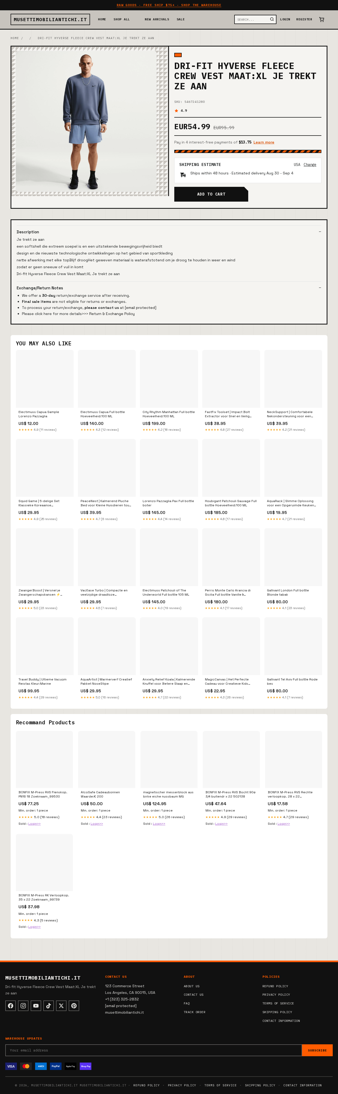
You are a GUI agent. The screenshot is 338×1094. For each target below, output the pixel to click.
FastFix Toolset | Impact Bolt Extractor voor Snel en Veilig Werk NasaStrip (227, 414)
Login (285, 19)
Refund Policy (275, 986)
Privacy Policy (276, 994)
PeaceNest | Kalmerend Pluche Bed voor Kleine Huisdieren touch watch (107, 503)
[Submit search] (272, 19)
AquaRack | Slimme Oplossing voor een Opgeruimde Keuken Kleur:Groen (290, 503)
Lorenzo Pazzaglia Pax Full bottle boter (168, 503)
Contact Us (194, 994)
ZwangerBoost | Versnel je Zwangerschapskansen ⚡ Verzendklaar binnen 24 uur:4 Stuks (41, 592)
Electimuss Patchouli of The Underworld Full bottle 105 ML (166, 592)
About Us (192, 986)
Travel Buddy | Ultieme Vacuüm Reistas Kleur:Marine (42, 681)
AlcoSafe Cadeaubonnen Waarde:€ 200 (100, 794)
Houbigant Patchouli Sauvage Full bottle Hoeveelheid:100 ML (231, 503)
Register (304, 19)
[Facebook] (10, 1005)
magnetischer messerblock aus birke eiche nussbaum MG (168, 794)
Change (310, 165)
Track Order (194, 1012)
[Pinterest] (74, 1005)
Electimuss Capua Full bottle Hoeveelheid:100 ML (103, 414)
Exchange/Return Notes (40, 287)
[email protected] (140, 307)
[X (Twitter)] (61, 1005)
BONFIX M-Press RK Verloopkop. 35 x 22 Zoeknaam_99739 (43, 897)
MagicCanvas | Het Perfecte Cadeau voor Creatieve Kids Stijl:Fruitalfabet (227, 681)
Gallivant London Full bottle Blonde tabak (288, 592)
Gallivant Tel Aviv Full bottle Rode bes (292, 681)
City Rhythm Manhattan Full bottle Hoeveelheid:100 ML (169, 414)
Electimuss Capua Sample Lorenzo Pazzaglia (38, 414)
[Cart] (321, 19)
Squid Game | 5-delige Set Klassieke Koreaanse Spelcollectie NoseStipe (38, 503)
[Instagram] (23, 1005)
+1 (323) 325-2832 (122, 999)
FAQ (187, 1003)
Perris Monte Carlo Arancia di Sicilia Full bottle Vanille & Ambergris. (228, 592)
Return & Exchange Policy (112, 313)
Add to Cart (211, 194)
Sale (181, 19)
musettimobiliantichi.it (50, 19)
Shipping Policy (277, 1012)
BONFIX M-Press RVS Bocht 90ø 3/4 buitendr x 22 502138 (230, 794)
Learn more (263, 142)
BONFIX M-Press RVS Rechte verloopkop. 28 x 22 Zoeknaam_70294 (290, 794)
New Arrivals (157, 19)
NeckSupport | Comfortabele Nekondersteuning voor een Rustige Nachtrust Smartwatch (291, 414)
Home (102, 19)
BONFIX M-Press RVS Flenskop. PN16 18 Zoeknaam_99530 (42, 794)
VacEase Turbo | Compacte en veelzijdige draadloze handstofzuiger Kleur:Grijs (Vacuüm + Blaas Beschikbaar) (105, 592)
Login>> (34, 824)
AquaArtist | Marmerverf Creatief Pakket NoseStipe (106, 681)
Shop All (122, 19)
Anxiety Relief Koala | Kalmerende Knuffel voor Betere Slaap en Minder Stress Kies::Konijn (169, 681)
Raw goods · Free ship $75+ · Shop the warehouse (169, 5)
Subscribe (317, 1050)
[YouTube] (36, 1005)
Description (28, 231)
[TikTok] (48, 1005)
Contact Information (281, 1021)
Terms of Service (278, 1003)
